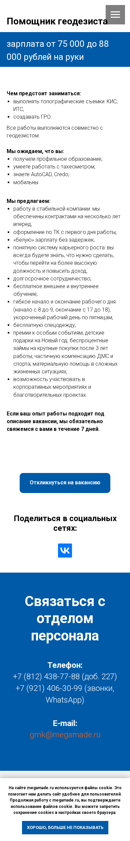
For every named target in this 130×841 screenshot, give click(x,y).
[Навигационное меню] (115, 14)
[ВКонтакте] (65, 551)
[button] (65, 483)
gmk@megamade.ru (65, 734)
